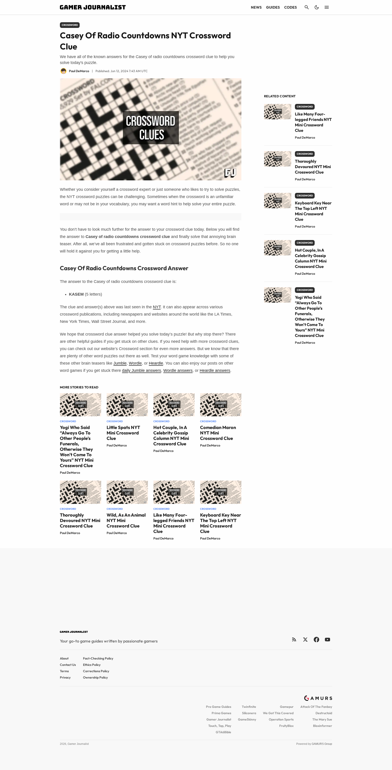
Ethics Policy (91, 665)
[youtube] (327, 639)
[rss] (294, 639)
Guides (273, 7)
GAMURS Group (322, 743)
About (64, 658)
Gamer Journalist (218, 719)
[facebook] (316, 639)
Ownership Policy (95, 677)
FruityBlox (286, 726)
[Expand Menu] (326, 7)
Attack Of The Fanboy (316, 707)
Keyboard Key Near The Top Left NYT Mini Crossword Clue (220, 523)
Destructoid (324, 713)
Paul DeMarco (70, 473)
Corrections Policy (96, 671)
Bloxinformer (322, 726)
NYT (157, 307)
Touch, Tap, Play (219, 726)
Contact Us (68, 665)
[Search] (306, 7)
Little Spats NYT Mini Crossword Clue (123, 432)
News (256, 7)
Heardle (156, 363)
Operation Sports (281, 719)
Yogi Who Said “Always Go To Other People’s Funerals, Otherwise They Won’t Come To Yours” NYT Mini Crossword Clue (76, 446)
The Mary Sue (322, 719)
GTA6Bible (223, 732)
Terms (64, 671)
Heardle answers (215, 370)
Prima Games (221, 713)
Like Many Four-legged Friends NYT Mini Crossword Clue (173, 523)
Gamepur (287, 707)
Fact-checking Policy (98, 658)
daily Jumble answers (141, 370)
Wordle (135, 363)
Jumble (120, 363)
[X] (305, 639)
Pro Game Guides (218, 707)
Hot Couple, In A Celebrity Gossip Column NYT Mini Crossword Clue (171, 435)
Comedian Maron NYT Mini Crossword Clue (218, 432)
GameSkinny (247, 719)
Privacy (65, 677)
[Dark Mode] (316, 7)
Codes (290, 7)
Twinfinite (249, 707)
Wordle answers (178, 370)
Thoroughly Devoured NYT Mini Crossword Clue (80, 520)
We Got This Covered (278, 713)
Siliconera (249, 713)
